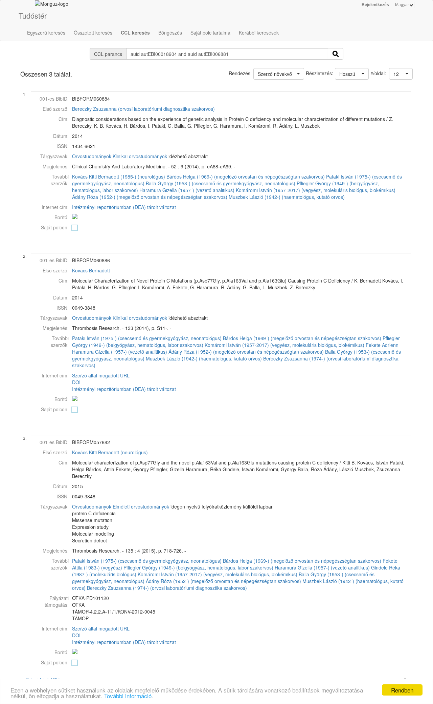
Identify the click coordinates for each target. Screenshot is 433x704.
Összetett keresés (93, 32)
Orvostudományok (91, 156)
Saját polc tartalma (210, 32)
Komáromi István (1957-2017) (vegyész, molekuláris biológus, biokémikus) (315, 190)
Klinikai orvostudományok (140, 156)
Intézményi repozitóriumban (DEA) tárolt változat (124, 207)
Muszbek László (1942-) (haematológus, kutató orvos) (287, 196)
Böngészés (170, 32)
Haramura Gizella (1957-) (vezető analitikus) (186, 190)
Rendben (402, 690)
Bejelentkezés (375, 4)
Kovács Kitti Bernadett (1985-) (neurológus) (118, 176)
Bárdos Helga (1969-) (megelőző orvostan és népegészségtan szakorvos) (245, 176)
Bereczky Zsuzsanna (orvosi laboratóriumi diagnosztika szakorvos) (143, 108)
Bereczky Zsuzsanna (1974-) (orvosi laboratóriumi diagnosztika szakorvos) (167, 587)
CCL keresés (135, 32)
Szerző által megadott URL (101, 375)
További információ (128, 695)
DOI (76, 382)
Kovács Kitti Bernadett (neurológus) (110, 452)
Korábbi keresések (259, 32)
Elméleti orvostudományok (141, 506)
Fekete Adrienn (382, 344)
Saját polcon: (55, 227)
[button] (401, 74)
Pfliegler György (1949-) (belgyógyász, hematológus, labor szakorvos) (198, 567)
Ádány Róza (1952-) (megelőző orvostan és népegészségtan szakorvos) (149, 196)
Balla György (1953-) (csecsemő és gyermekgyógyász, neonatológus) (220, 183)
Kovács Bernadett (91, 270)
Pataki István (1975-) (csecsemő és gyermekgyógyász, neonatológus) (147, 338)
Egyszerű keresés (46, 32)
